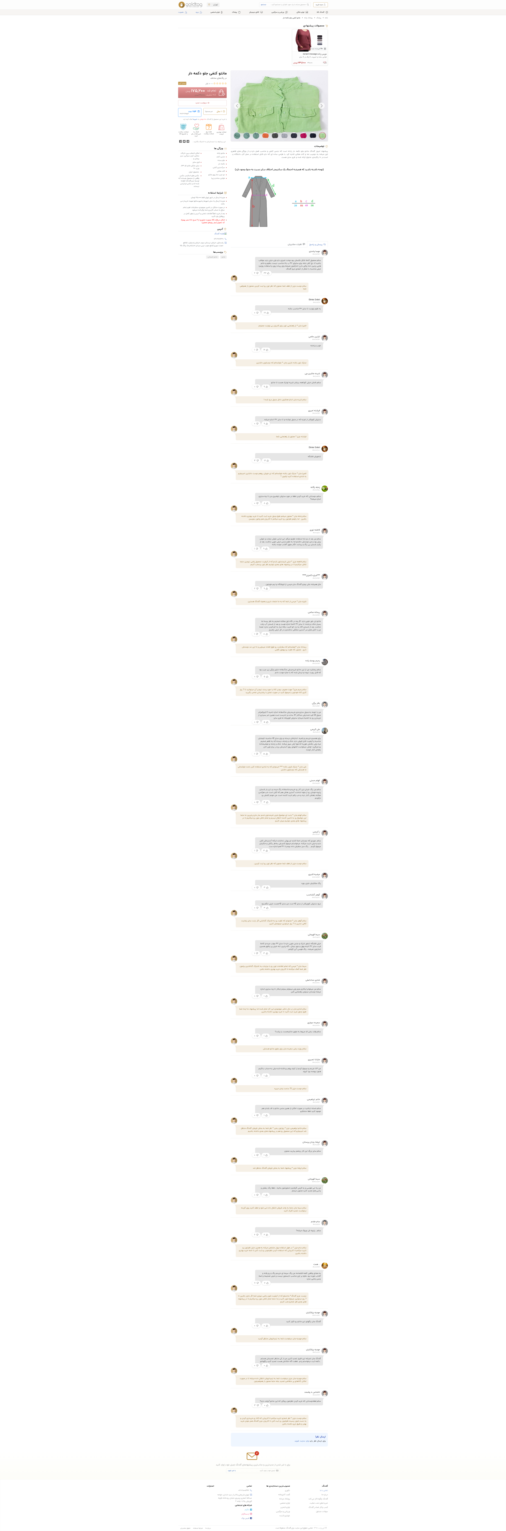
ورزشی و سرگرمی (278, 12)
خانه (326, 18)
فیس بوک (245, 1518)
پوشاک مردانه (284, 1499)
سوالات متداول (322, 1511)
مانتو (223, 257)
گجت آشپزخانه (284, 1494)
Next (237, 106)
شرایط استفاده (198, 1528)
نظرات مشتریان (295, 244)
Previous (321, 106)
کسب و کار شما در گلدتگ (318, 1507)
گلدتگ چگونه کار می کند (318, 1499)
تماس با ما (324, 1490)
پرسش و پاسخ (315, 244)
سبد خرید (319, 4)
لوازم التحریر (285, 1507)
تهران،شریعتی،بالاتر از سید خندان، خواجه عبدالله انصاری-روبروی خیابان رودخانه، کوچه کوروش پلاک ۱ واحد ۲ (234, 1498)
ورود (197, 12)
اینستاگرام (245, 1514)
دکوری (287, 1490)
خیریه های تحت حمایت (319, 1503)
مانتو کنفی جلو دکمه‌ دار (291, 18)
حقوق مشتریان (185, 1528)
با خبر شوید (232, 1471)
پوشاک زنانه (308, 18)
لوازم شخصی (215, 12)
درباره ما (325, 1494)
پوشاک (234, 12)
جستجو (263, 5)
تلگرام (247, 1509)
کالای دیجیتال (254, 12)
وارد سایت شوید (302, 1441)
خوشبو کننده (284, 1516)
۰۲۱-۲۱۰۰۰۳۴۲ (243, 1490)
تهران (215, 4)
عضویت (181, 12)
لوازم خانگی (300, 12)
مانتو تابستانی (212, 257)
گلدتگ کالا (321, 12)
